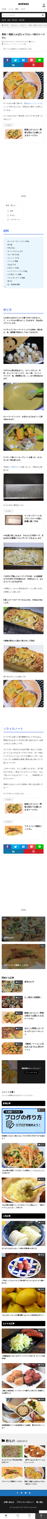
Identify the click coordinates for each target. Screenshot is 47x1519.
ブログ (23, 9)
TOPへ (41, 1517)
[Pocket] (31, 60)
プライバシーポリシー (25, 1502)
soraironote (23, 4)
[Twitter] (15, 60)
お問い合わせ (9, 1502)
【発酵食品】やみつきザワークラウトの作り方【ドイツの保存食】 (23, 1357)
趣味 (16, 9)
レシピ (11, 9)
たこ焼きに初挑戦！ (33, 997)
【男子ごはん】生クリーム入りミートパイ (34, 1461)
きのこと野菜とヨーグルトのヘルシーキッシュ (34, 1031)
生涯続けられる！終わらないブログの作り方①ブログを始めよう (23, 1137)
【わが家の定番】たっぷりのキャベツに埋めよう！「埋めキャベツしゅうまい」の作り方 (23, 1206)
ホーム (6, 1517)
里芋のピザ (29, 982)
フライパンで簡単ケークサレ (33, 827)
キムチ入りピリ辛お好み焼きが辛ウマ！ (12, 1461)
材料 (10, 211)
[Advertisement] (23, 170)
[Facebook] (7, 60)
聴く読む (39, 1502)
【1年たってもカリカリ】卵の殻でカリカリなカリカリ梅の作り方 (23, 1281)
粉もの (23, 25)
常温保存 (14, 20)
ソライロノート (14, 219)
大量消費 (21, 20)
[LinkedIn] (13, 64)
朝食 (24, 44)
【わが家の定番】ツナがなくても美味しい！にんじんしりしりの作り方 (23, 1171)
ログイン (21, 1095)
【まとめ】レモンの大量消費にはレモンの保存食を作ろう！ (23, 1315)
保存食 (4, 20)
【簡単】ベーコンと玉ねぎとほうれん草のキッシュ (34, 1047)
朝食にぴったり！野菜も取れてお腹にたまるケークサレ (33, 132)
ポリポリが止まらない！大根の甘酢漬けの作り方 (19, 1248)
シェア (17, 1517)
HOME (4, 9)
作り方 (11, 215)
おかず (42, 1144)
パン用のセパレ (15, 467)
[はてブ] (23, 60)
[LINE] (40, 60)
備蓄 (8, 20)
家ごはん (15, 25)
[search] (42, 15)
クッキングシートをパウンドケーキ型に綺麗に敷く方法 (33, 518)
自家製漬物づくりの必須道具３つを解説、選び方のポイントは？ (23, 1426)
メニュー (29, 1517)
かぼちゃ (6, 44)
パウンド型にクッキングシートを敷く (19, 457)
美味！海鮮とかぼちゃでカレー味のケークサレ (34, 1482)
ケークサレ (14, 44)
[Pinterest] (34, 64)
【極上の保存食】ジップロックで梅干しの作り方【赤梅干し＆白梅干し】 (23, 1392)
